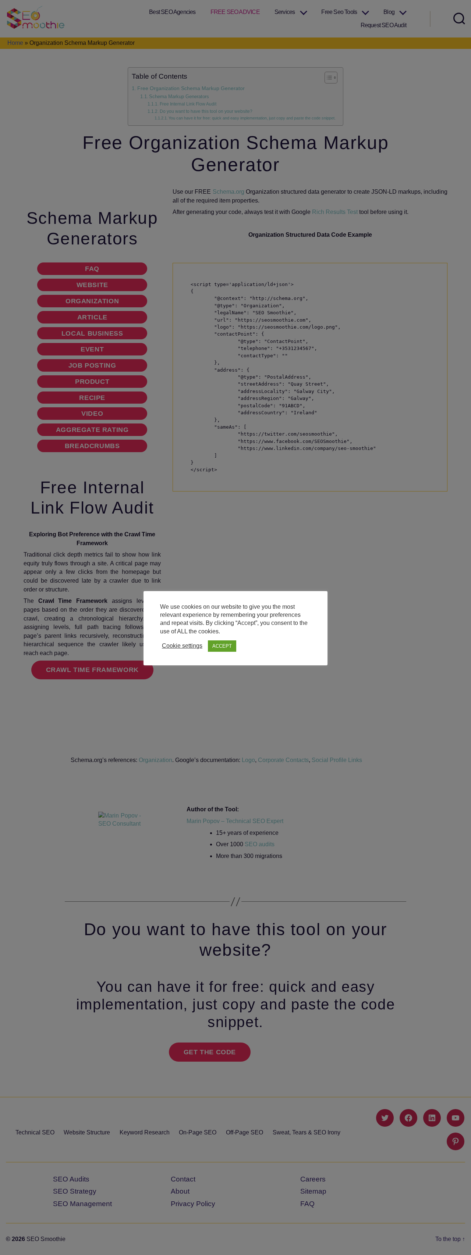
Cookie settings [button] (182, 646)
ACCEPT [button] (222, 646)
